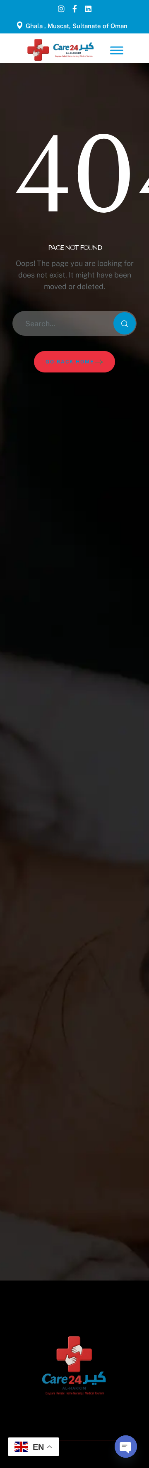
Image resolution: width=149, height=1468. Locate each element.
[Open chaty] (126, 1446)
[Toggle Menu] (116, 50)
